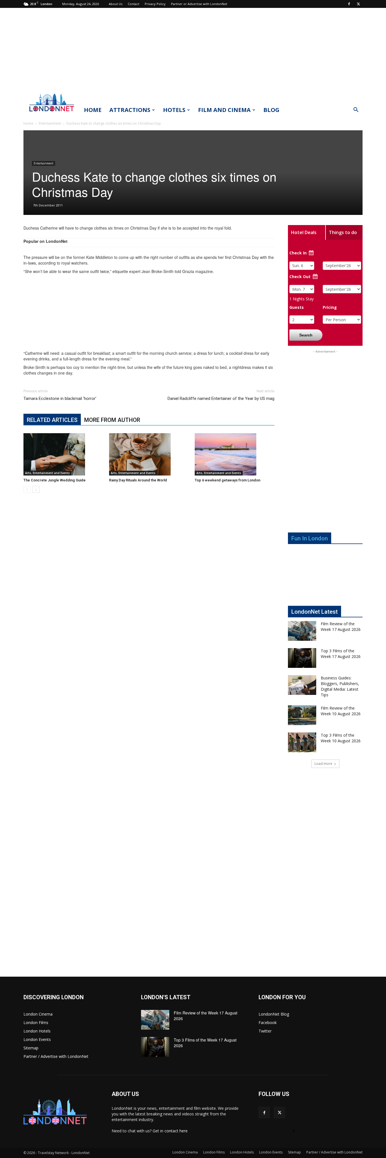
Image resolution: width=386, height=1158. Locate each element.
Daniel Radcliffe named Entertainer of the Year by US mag (221, 398)
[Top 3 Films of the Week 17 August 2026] (302, 658)
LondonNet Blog (274, 1014)
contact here (176, 1130)
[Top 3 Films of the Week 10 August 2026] (302, 742)
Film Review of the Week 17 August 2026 (341, 626)
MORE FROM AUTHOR (112, 420)
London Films (35, 1022)
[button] (356, 110)
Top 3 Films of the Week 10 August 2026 (341, 737)
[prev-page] (27, 489)
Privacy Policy (155, 4)
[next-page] (36, 489)
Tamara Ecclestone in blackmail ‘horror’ (59, 398)
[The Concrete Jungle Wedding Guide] (63, 454)
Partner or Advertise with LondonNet (199, 4)
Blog (271, 110)
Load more (323, 763)
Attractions (129, 110)
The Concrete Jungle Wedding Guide (54, 480)
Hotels (174, 110)
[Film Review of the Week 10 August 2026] (302, 715)
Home (92, 110)
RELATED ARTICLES (52, 420)
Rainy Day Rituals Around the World (138, 480)
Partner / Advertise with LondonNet (55, 1056)
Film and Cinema (224, 110)
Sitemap (30, 1048)
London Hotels (37, 1031)
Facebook (268, 1022)
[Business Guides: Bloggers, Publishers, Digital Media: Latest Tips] (302, 685)
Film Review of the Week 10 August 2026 (341, 710)
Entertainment (50, 123)
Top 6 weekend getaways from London (227, 480)
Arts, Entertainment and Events (47, 473)
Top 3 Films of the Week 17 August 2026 (341, 653)
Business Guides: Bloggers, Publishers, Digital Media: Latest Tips (340, 686)
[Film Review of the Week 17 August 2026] (302, 631)
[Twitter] (358, 4)
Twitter (265, 1031)
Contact (133, 4)
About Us (115, 4)
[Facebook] (349, 4)
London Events (37, 1039)
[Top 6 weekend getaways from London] (234, 454)
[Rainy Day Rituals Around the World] (149, 454)
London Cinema (38, 1014)
